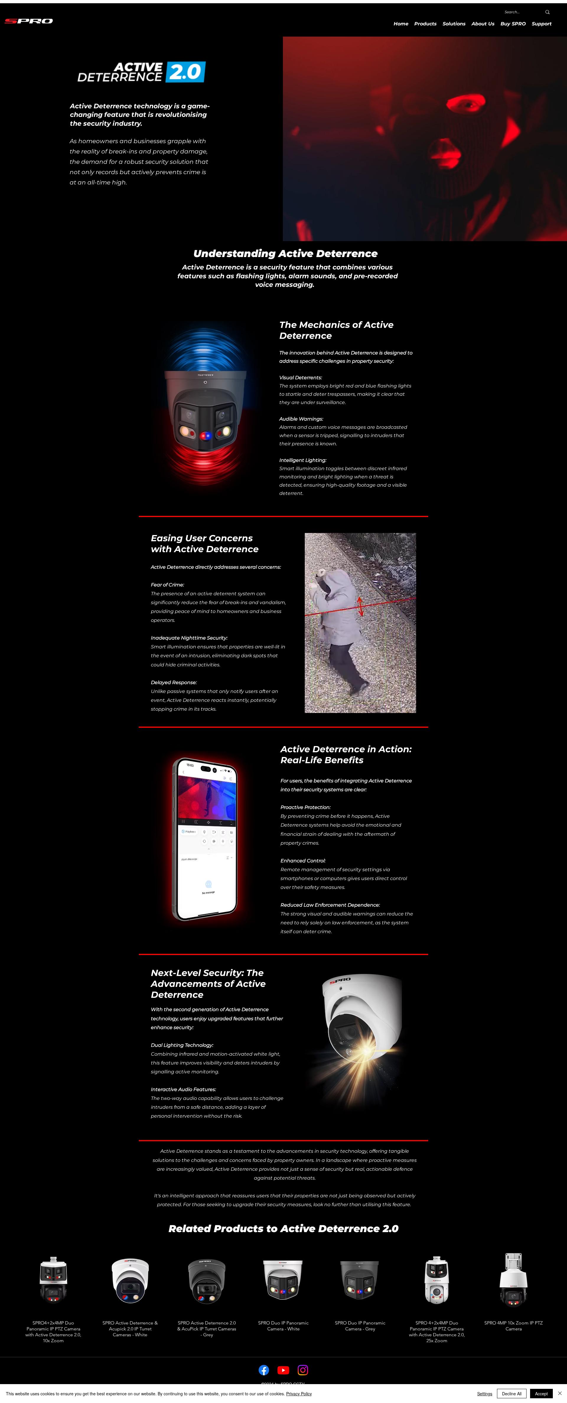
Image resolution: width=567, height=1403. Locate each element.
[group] (283, 1297)
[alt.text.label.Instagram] (303, 1370)
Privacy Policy (299, 1394)
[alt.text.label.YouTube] (283, 1370)
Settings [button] (484, 1394)
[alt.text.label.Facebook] (264, 1370)
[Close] (559, 1393)
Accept (541, 1394)
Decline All (512, 1394)
